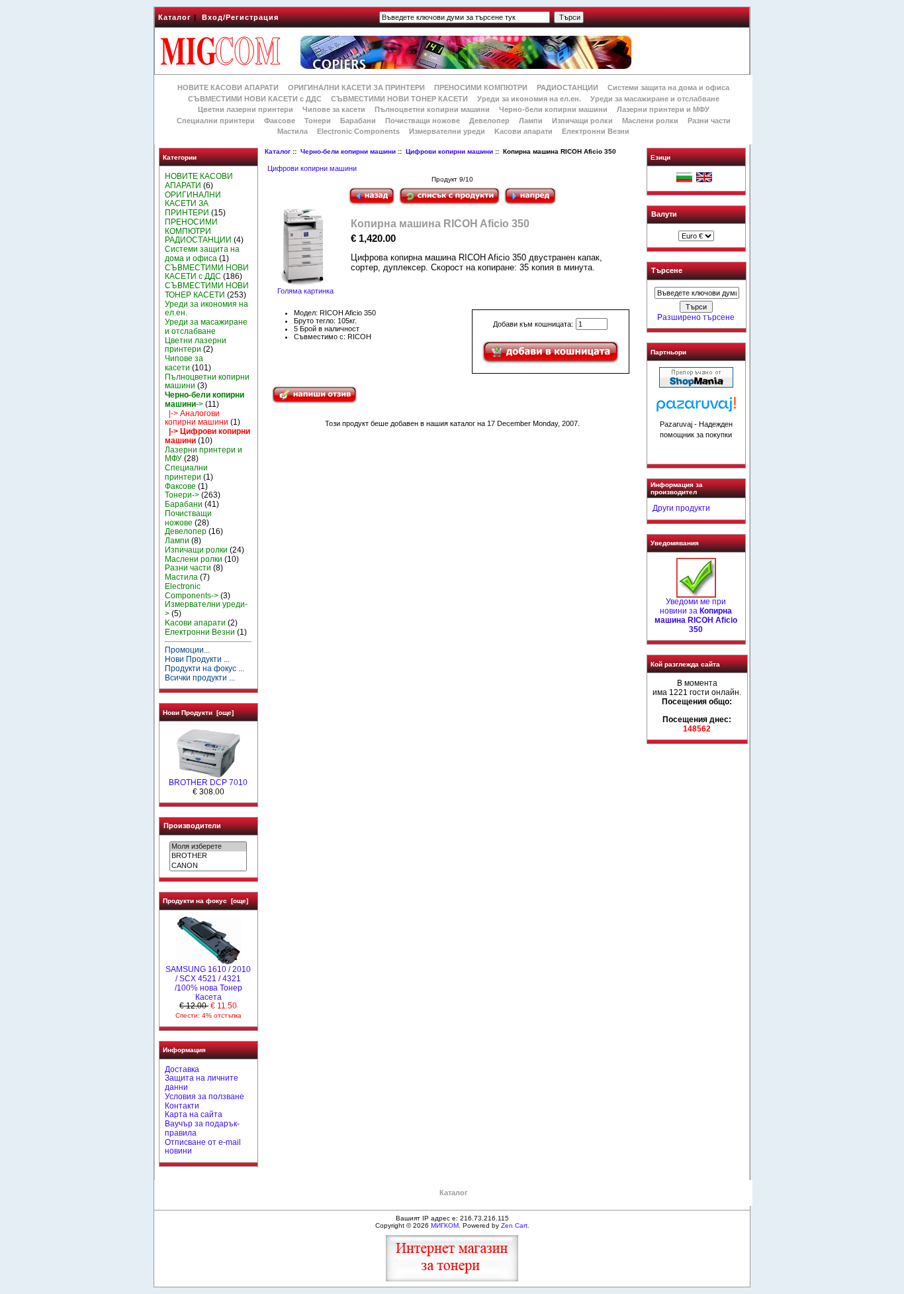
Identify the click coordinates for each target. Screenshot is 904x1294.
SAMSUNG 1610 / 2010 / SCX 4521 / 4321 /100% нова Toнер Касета (208, 983)
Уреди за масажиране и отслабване (654, 99)
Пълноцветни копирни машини (432, 109)
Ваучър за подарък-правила (202, 1128)
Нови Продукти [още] (198, 712)
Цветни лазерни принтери (245, 109)
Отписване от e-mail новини (203, 1147)
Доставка (182, 1069)
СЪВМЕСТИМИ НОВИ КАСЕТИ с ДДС (255, 99)
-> (204, 399)
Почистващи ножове (422, 121)
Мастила (292, 131)
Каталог (174, 17)
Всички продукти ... (200, 677)
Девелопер (489, 121)
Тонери (317, 121)
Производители (192, 826)
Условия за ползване (204, 1096)
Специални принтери (216, 121)
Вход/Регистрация (240, 17)
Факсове (279, 121)
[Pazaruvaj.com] (696, 408)
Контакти (182, 1105)
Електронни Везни (595, 131)
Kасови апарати (523, 131)
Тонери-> (182, 495)
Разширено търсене (696, 317)
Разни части (709, 121)
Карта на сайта (193, 1114)
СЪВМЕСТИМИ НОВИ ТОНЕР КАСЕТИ (399, 99)
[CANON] (208, 866)
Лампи (531, 121)
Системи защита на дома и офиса (668, 87)
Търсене (666, 271)
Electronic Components (358, 131)
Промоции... (187, 650)
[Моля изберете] (208, 846)
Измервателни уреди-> (206, 609)
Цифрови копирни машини (449, 151)
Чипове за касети (333, 109)
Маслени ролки (650, 121)
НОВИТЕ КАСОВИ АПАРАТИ (228, 87)
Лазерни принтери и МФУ (663, 109)
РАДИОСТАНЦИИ (567, 87)
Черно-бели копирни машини (348, 151)
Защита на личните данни (201, 1082)
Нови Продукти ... (197, 659)
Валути (664, 214)
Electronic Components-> (191, 591)
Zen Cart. (515, 1225)
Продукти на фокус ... (204, 668)
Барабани (358, 121)
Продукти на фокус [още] (205, 900)
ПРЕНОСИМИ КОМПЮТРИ (480, 87)
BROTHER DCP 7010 (208, 782)
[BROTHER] (208, 856)
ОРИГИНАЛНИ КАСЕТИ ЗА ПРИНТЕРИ (356, 87)
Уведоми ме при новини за (696, 615)
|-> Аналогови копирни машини (196, 418)
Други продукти (681, 508)
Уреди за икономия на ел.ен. (529, 99)
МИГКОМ (445, 1225)
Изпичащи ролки (582, 121)
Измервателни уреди (447, 131)
